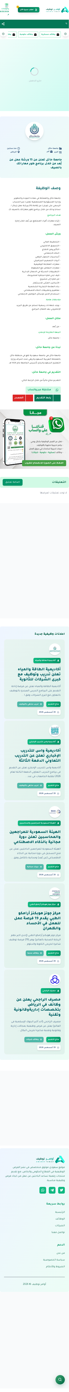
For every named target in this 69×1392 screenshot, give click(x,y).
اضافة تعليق (12, 482)
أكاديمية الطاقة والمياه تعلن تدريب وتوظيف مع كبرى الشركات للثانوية (39, 675)
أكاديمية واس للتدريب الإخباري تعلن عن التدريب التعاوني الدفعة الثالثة (38, 756)
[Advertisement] (34, 75)
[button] (3, 24)
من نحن (60, 1253)
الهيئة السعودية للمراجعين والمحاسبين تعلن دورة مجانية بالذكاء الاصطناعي (35, 837)
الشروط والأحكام (55, 1267)
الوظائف (60, 1219)
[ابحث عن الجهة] (60, 1379)
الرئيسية (60, 1212)
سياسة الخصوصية (54, 1260)
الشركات (60, 1226)
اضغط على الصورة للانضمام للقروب (44, 462)
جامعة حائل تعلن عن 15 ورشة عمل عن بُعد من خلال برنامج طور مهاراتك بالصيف (35, 163)
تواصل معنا (58, 1232)
